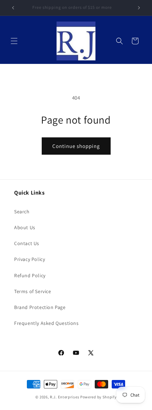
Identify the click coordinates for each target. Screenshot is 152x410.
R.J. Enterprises (64, 396)
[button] (14, 41)
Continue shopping (76, 146)
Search (22, 211)
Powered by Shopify (98, 396)
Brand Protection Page (40, 307)
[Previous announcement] (13, 8)
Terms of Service (32, 291)
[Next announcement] (139, 8)
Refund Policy (30, 275)
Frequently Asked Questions (46, 323)
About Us (24, 227)
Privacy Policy (29, 259)
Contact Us (26, 243)
